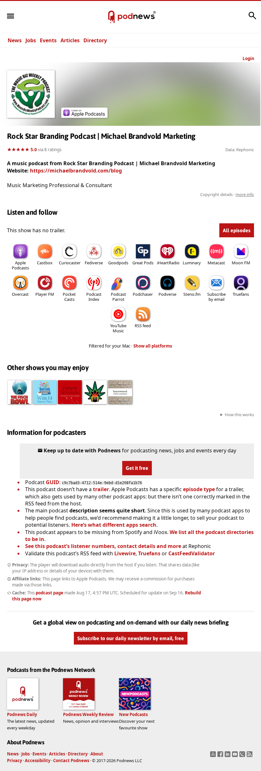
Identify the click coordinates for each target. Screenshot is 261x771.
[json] (243, 756)
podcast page (49, 593)
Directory (95, 40)
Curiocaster (70, 263)
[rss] (250, 756)
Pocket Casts (69, 296)
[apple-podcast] (84, 115)
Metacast (216, 263)
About (96, 754)
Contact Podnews (71, 760)
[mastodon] (213, 756)
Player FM (44, 294)
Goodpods (118, 263)
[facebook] (221, 756)
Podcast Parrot (118, 296)
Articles (70, 40)
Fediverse (94, 263)
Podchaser (143, 294)
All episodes (236, 230)
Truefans (241, 294)
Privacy (14, 760)
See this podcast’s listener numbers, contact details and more (103, 546)
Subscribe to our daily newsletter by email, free (130, 638)
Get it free (137, 468)
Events (48, 40)
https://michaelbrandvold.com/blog (76, 170)
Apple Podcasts (20, 265)
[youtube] (235, 756)
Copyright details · (227, 194)
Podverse (167, 294)
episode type (199, 489)
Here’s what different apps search (113, 524)
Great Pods (142, 263)
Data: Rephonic (239, 149)
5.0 (34, 149)
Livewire (125, 553)
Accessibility (37, 760)
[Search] (252, 18)
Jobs (30, 40)
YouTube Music (118, 328)
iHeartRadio (168, 263)
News (15, 40)
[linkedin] (228, 756)
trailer (101, 489)
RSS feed (143, 325)
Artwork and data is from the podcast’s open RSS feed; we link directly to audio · (153, 194)
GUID (52, 482)
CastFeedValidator (191, 553)
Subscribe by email (216, 296)
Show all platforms (152, 346)
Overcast (20, 294)
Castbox (45, 263)
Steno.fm (192, 294)
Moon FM (241, 263)
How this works (239, 414)
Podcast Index (94, 296)
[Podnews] (111, 17)
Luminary (192, 263)
